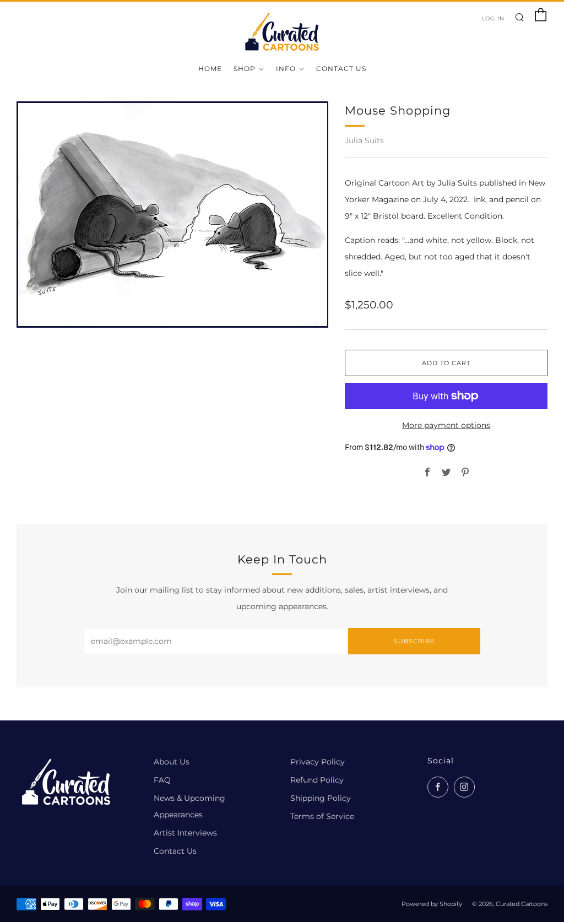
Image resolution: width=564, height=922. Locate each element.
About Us (171, 762)
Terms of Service (322, 816)
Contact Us (341, 68)
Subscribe (414, 641)
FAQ (162, 780)
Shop (245, 68)
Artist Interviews (185, 833)
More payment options (446, 425)
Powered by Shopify (432, 904)
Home (210, 68)
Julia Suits (364, 140)
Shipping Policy (320, 798)
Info (286, 68)
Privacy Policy (317, 762)
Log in (493, 18)
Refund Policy (317, 780)
